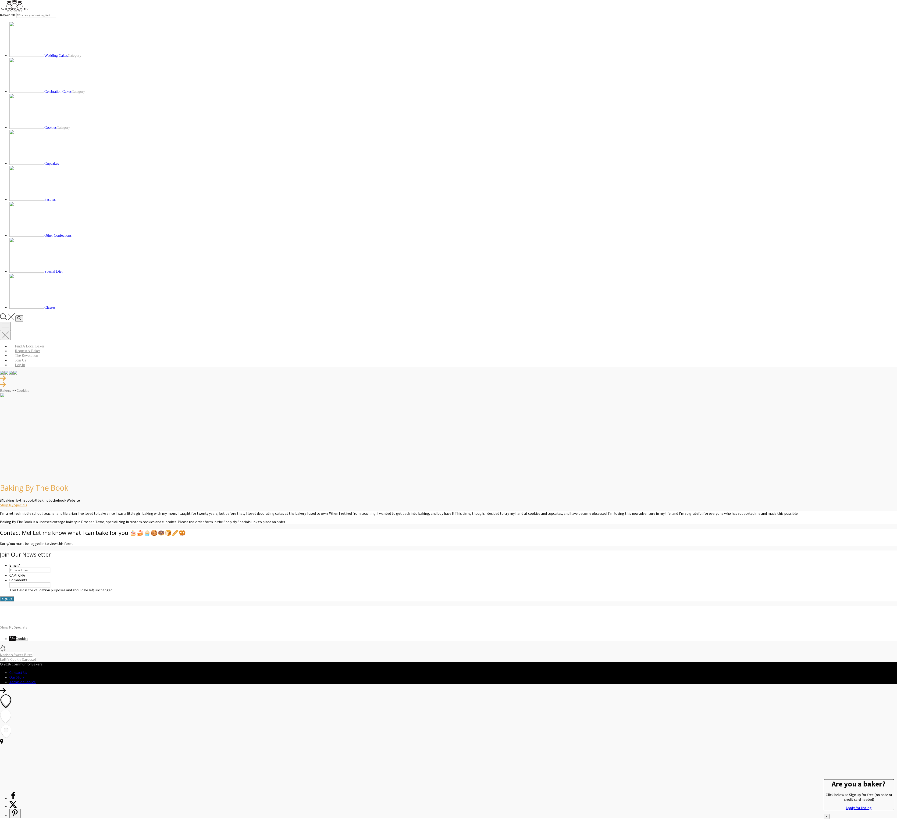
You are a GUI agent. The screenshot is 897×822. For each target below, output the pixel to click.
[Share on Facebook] (13, 798)
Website (73, 500)
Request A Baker (27, 351)
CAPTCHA (17, 575)
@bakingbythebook (50, 500)
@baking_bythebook (17, 500)
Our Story (17, 677)
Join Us (20, 360)
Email (14, 565)
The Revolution (26, 355)
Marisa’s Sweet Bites (16, 654)
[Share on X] (13, 806)
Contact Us (18, 672)
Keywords (7, 15)
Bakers (5, 390)
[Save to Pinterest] (15, 813)
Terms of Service (22, 681)
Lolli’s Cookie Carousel (18, 659)
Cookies (23, 390)
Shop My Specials (13, 505)
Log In (20, 365)
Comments (18, 580)
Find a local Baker (29, 346)
